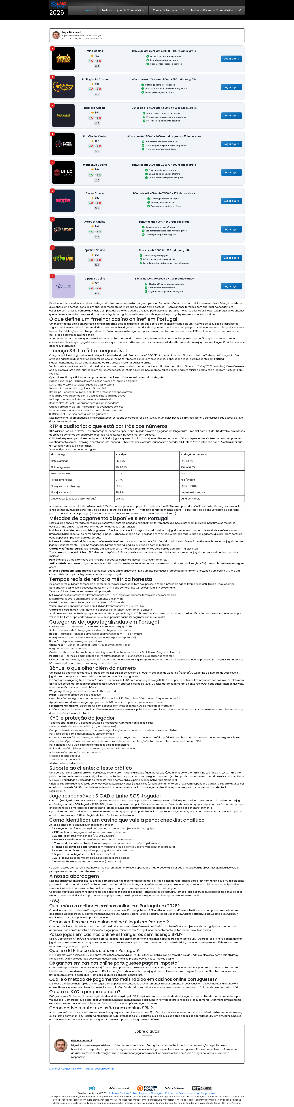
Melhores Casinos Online (122, 1093)
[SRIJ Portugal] (92, 1088)
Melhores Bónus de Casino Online (212, 10)
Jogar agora (231, 58)
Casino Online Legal (165, 10)
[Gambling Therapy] (147, 1088)
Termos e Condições (151, 1093)
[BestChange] (202, 1088)
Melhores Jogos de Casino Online (123, 10)
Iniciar (89, 10)
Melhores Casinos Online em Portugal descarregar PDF (82, 1068)
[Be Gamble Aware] (175, 1088)
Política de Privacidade (179, 1093)
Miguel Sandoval (71, 32)
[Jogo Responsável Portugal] (119, 1088)
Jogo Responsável (205, 1093)
